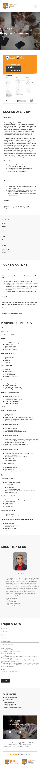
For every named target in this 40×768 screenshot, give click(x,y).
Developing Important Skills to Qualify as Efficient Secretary (20, 656)
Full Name (4, 628)
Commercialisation (8, 702)
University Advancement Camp (12, 707)
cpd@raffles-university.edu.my (20, 724)
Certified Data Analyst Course (11, 651)
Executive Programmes (10, 697)
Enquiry (3, 669)
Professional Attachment (10, 704)
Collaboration (7, 701)
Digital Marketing (7, 658)
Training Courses (8, 699)
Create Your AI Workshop (10, 650)
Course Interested (6, 648)
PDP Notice (24, 743)
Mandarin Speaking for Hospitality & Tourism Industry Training (21, 663)
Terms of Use (7, 743)
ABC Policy (32, 743)
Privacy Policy (16, 743)
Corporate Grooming (9, 653)
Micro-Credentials (8, 706)
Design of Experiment (9, 655)
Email (3, 635)
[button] (35, 6)
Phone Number (5, 641)
